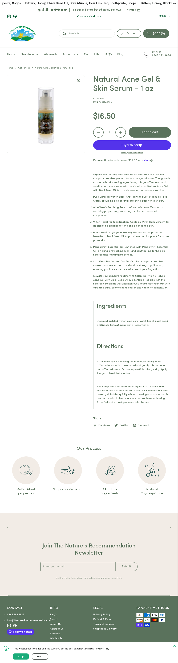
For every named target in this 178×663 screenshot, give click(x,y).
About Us (55, 624)
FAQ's (53, 614)
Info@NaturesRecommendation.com (29, 620)
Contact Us (56, 629)
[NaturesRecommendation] (22, 33)
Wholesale (56, 638)
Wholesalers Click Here (89, 16)
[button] (98, 132)
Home (10, 68)
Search (54, 619)
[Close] (174, 645)
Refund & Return (103, 619)
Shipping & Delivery (105, 629)
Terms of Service (103, 624)
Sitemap (55, 633)
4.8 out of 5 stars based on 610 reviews (96, 9)
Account (131, 33)
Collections (24, 68)
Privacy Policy (101, 614)
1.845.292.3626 (15, 614)
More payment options (132, 153)
